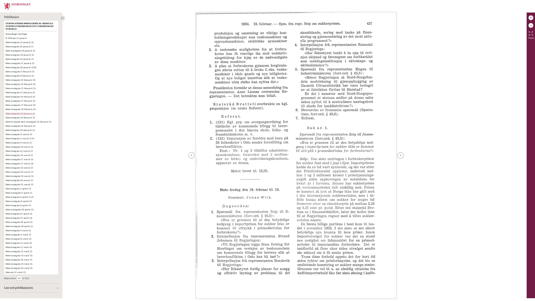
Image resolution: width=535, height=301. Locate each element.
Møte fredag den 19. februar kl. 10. (20, 113)
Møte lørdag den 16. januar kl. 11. (20, 46)
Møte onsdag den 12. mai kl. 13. (19, 251)
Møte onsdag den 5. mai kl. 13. (18, 234)
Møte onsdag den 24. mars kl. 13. (20, 172)
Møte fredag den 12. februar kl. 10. (20, 92)
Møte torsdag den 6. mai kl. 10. (19, 238)
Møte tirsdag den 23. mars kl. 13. (19, 167)
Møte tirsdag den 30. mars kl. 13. (19, 180)
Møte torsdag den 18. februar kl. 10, (21, 109)
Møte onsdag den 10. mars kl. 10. (20, 146)
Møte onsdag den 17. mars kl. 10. (20, 159)
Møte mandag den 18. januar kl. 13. (20, 50)
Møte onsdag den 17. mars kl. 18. (20, 163)
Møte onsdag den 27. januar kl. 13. (20, 63)
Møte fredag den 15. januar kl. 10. (20, 42)
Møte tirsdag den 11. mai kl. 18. (19, 247)
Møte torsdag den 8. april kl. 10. (19, 201)
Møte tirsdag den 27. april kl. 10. (19, 213)
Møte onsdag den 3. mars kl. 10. (19, 134)
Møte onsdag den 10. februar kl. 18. (21, 84)
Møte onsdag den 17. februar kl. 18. (21, 105)
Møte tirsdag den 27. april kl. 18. (19, 218)
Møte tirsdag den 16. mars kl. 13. (19, 155)
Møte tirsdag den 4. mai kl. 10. (18, 230)
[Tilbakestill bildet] (531, 33)
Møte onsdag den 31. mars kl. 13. (20, 184)
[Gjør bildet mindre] (530, 25)
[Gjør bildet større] (530, 17)
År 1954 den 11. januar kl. (16, 38)
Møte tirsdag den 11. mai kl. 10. (19, 243)
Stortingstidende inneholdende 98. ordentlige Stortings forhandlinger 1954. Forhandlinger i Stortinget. (30, 26)
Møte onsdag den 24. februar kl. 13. (21, 126)
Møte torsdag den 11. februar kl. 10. (21, 88)
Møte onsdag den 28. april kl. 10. (19, 222)
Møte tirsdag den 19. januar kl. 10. (20, 55)
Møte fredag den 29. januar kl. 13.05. (21, 67)
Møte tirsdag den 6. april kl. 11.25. (20, 197)
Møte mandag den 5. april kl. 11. (19, 192)
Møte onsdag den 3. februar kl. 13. (20, 71)
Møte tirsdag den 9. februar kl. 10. (20, 75)
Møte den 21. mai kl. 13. (16, 272)
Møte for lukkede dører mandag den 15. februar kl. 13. (29, 121)
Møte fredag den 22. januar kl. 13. (20, 59)
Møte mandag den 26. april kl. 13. (20, 209)
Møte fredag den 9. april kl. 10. (18, 205)
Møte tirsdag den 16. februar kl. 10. (20, 96)
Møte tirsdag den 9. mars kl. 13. (19, 142)
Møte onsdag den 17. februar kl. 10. (21, 100)
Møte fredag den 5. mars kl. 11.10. (20, 138)
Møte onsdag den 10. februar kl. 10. (21, 80)
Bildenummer (10, 278)
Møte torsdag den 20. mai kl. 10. (19, 264)
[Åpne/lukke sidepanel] (62, 18)
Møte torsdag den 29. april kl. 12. (19, 226)
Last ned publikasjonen (18, 288)
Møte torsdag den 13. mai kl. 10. (19, 255)
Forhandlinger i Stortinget (16, 34)
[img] (17, 6)
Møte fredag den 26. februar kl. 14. (20, 130)
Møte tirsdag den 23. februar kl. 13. (20, 117)
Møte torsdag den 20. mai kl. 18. (19, 268)
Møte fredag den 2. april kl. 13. (18, 188)
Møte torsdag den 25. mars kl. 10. (20, 176)
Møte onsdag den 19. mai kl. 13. (19, 259)
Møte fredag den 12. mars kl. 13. (19, 151)
